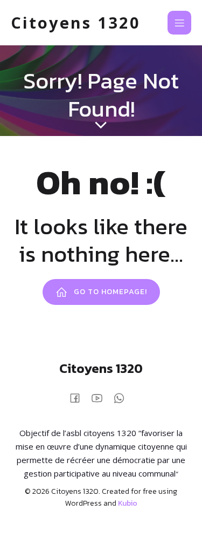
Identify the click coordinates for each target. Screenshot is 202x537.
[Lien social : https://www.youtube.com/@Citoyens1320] (101, 397)
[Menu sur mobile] (179, 23)
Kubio (127, 503)
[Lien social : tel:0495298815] (123, 397)
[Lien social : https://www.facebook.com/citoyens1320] (79, 397)
